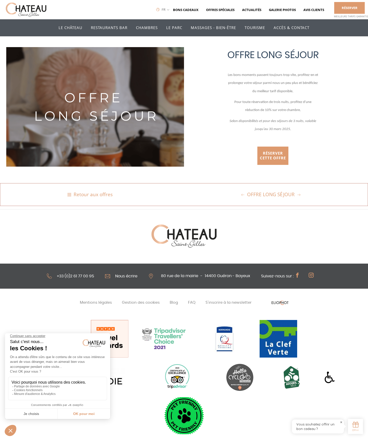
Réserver (349, 8)
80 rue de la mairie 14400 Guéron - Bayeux (205, 276)
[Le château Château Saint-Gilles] (26, 9)
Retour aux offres (92, 194)
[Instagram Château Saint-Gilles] (313, 276)
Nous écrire (126, 276)
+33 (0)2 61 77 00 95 (75, 276)
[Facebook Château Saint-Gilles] (300, 276)
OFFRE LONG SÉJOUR (271, 194)
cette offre (273, 156)
